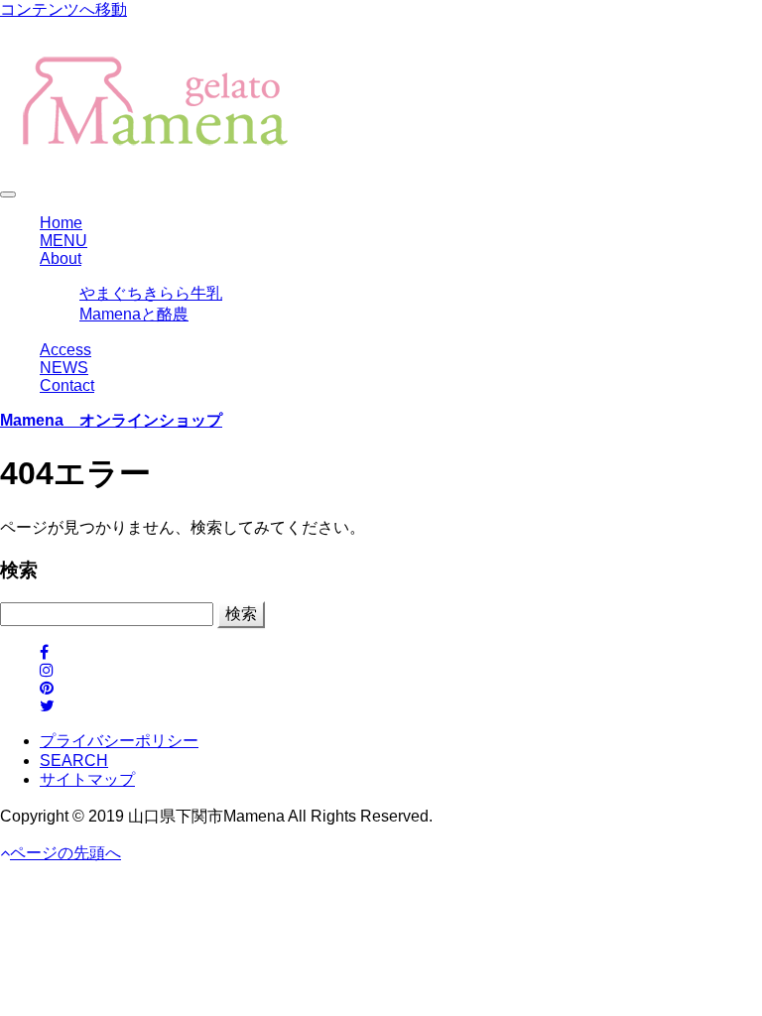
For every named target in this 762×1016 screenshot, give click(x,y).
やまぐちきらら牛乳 (150, 293)
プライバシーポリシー (119, 740)
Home (61, 222)
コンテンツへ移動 (63, 9)
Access (65, 349)
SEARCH (74, 760)
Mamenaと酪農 (134, 314)
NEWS (64, 367)
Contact (67, 385)
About (60, 258)
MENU (63, 240)
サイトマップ (87, 779)
